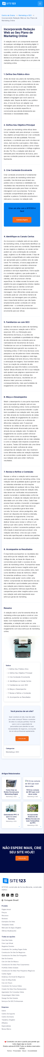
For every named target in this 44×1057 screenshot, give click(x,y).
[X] (8, 895)
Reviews (5, 919)
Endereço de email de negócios (13, 977)
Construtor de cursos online (12, 986)
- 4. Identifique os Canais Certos (18, 681)
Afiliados (5, 1023)
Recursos (5, 915)
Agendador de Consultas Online (13, 992)
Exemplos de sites (8, 922)
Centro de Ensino (8, 15)
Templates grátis (8, 925)
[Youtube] (17, 895)
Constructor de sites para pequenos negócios (18, 971)
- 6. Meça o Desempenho (16, 689)
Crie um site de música (10, 962)
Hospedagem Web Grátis (10, 995)
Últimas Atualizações (9, 931)
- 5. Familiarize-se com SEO (17, 685)
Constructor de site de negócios (13, 952)
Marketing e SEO (25, 15)
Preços (4, 912)
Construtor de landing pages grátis (14, 949)
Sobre (4, 1011)
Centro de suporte (8, 1014)
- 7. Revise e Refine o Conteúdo (18, 693)
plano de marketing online (29, 79)
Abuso (24, 1051)
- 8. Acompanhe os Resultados (18, 697)
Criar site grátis (7, 940)
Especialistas (6, 1026)
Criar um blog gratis (9, 980)
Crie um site (22, 738)
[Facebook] (3, 895)
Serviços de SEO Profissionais (12, 1001)
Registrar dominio (8, 946)
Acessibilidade (32, 1051)
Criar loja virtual (7, 943)
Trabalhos (8, 1020)
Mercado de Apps (11, 928)
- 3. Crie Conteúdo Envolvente (18, 677)
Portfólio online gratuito (10, 968)
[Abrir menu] (40, 3)
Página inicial (6, 909)
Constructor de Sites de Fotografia (14, 955)
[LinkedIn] (12, 895)
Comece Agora (22, 220)
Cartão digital (6, 974)
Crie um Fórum (7, 983)
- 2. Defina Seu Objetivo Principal (19, 673)
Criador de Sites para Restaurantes (14, 989)
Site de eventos (7, 958)
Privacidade (17, 1051)
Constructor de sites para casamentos (15, 965)
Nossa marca (6, 1029)
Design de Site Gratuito (10, 998)
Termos (9, 1051)
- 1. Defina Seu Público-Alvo (17, 669)
